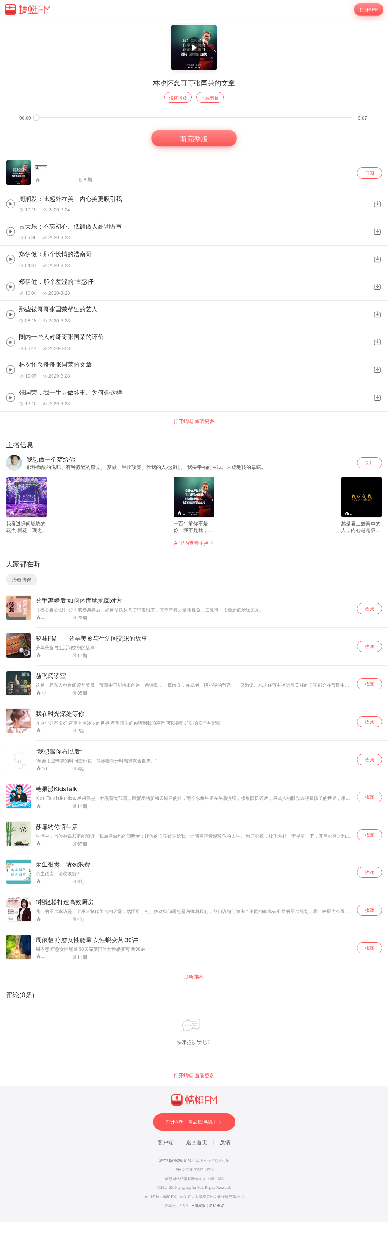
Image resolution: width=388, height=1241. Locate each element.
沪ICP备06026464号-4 (176, 1161)
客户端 (166, 1142)
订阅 (369, 173)
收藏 (369, 608)
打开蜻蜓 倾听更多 (194, 421)
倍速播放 (178, 97)
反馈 (225, 1142)
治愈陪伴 (21, 579)
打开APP (368, 9)
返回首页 (196, 1142)
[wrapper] (194, 620)
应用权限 (198, 1206)
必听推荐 (194, 976)
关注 (369, 462)
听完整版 (194, 138)
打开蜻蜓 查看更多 (194, 1075)
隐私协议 (216, 1206)
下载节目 (210, 97)
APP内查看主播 (191, 542)
